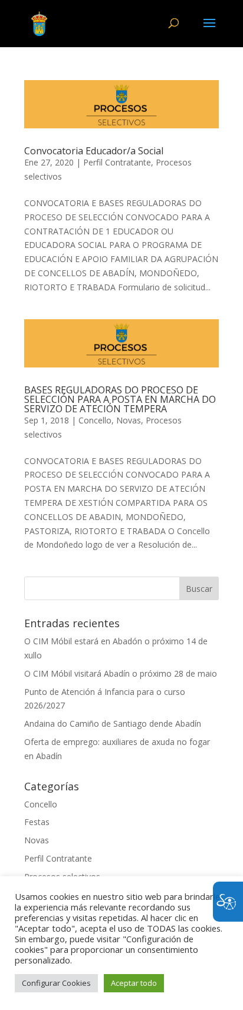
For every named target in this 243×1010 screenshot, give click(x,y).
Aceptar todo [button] (134, 983)
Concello (94, 420)
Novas (128, 420)
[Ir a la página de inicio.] (39, 22)
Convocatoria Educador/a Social (93, 150)
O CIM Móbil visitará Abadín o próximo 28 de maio (120, 673)
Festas (37, 821)
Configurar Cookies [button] (56, 983)
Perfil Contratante (117, 162)
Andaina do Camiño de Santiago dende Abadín (112, 723)
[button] (209, 30)
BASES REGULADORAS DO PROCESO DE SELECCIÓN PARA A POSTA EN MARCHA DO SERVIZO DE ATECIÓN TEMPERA (120, 399)
